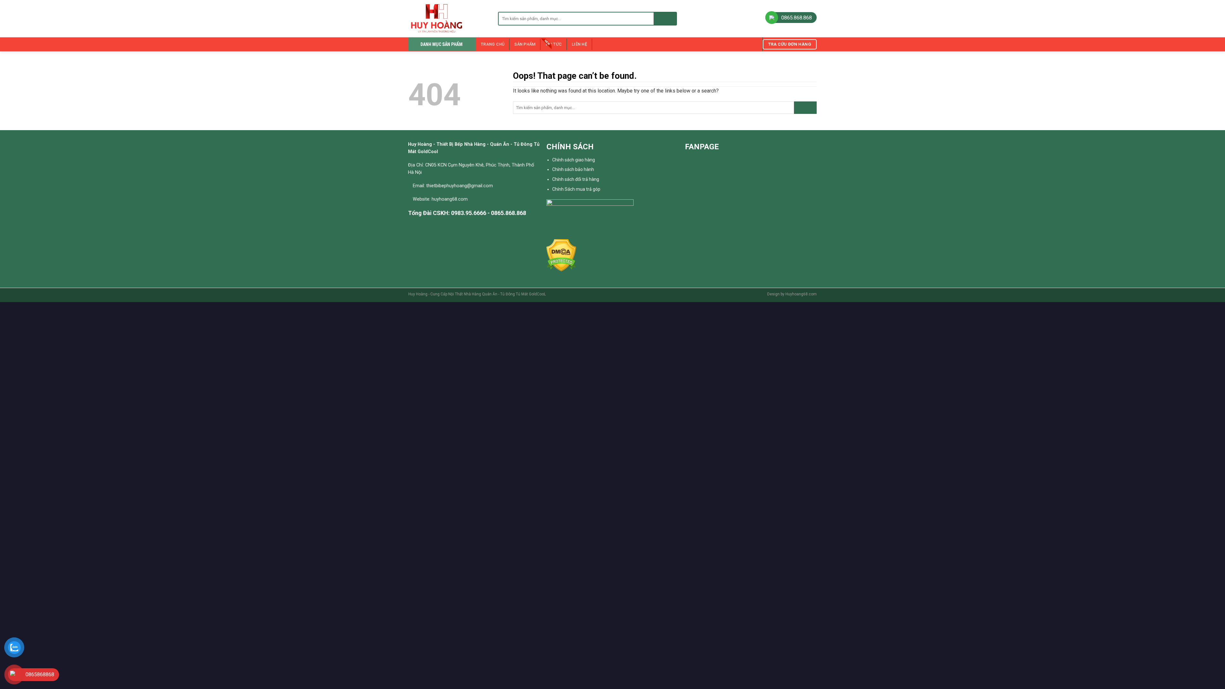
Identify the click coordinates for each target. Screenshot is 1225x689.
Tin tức (553, 44)
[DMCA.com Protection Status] (561, 255)
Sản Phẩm (524, 44)
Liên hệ (579, 44)
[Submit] (665, 18)
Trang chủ (492, 44)
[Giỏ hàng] (754, 44)
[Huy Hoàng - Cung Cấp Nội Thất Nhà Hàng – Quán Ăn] (448, 18)
